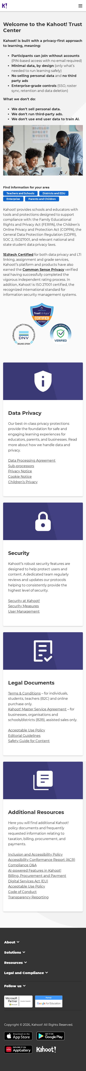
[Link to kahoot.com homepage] (4, 5)
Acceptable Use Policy (26, 730)
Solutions (12, 952)
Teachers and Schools (20, 193)
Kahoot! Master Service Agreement (37, 709)
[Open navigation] (80, 5)
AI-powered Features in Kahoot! (34, 871)
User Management (24, 611)
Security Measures (23, 606)
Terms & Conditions (24, 693)
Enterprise (13, 199)
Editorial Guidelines (24, 736)
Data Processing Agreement (32, 461)
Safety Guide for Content (29, 741)
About (9, 942)
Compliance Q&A (22, 865)
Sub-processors (21, 466)
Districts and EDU (54, 193)
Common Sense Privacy (43, 270)
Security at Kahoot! (24, 601)
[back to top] (46, 1049)
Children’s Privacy (23, 482)
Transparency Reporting (28, 897)
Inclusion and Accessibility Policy (35, 855)
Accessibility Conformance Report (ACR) (41, 860)
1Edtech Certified (18, 255)
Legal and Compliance (24, 973)
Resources (13, 963)
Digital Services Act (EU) (28, 881)
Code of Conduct (22, 892)
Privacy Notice (20, 471)
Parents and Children (42, 199)
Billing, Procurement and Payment (37, 876)
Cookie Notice (20, 477)
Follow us (13, 986)
